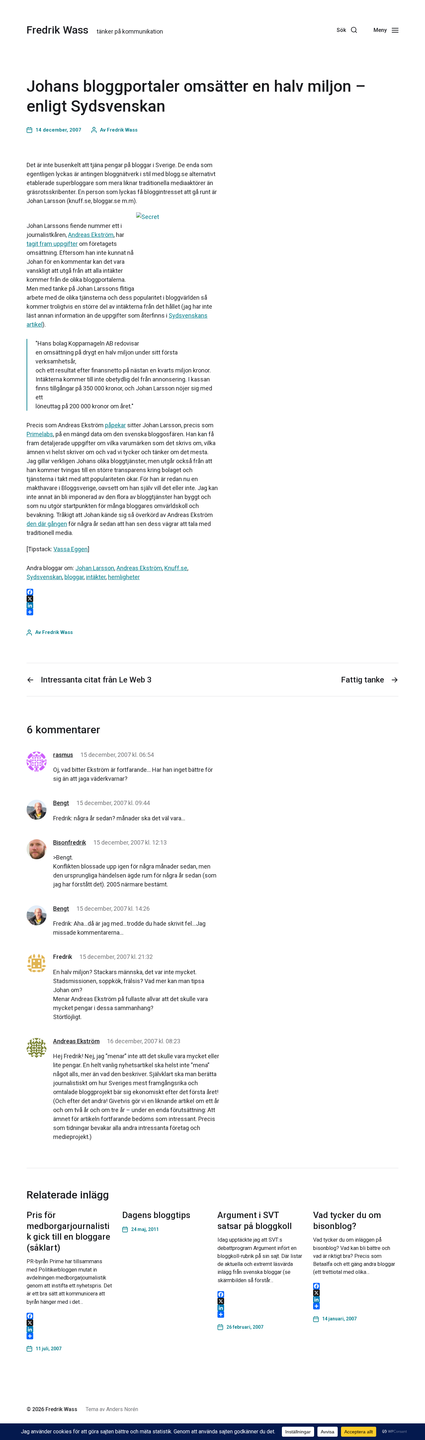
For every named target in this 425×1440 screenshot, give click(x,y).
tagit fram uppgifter (52, 243)
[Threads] (296, 30)
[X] (69, 1322)
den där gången (47, 523)
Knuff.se (175, 568)
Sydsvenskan (44, 576)
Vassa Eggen (70, 549)
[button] (346, 30)
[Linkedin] (281, 30)
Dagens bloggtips (156, 1215)
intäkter (96, 576)
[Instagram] (310, 30)
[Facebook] (325, 30)
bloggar (74, 576)
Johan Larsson (94, 568)
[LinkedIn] (69, 1329)
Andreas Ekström (91, 234)
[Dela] (69, 1336)
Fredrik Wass (57, 30)
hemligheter (124, 576)
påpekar (115, 425)
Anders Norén (122, 1409)
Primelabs (40, 434)
